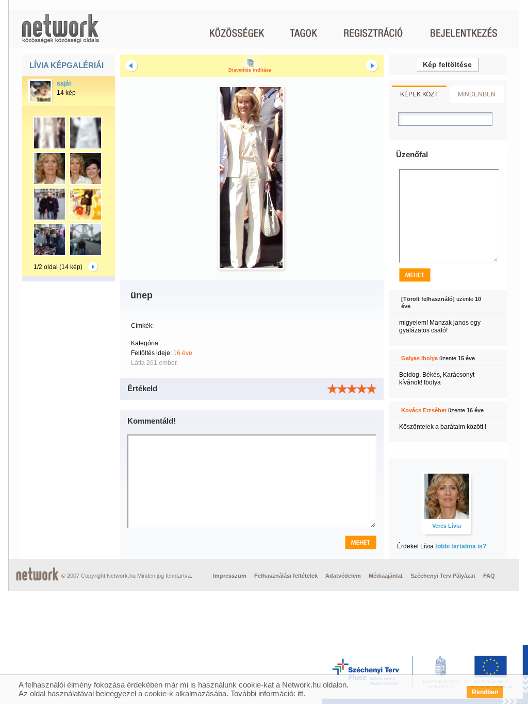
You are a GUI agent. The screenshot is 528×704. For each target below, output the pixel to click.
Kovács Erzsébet (424, 410)
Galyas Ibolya (419, 358)
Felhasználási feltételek (286, 576)
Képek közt (419, 93)
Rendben (485, 692)
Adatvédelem (343, 576)
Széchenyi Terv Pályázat (442, 576)
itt (300, 693)
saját (64, 83)
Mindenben (477, 93)
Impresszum (229, 576)
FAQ (489, 576)
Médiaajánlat (386, 576)
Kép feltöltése (447, 64)
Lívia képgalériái (66, 65)
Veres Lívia (446, 526)
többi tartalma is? (460, 546)
